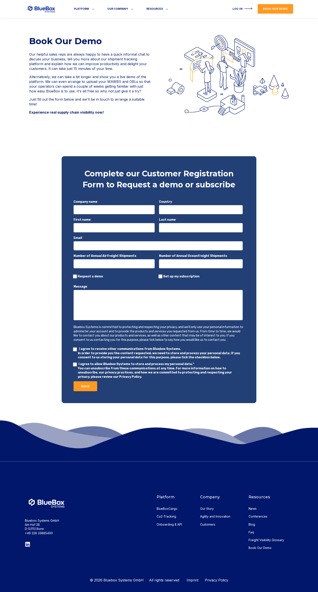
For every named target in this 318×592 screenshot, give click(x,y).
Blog (252, 524)
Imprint (196, 580)
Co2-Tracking (166, 516)
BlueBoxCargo (167, 508)
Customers (207, 524)
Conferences (258, 516)
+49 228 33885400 (39, 533)
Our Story (207, 508)
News (253, 508)
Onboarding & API (169, 524)
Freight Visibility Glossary (266, 540)
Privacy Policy (216, 580)
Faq (251, 532)
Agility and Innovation (215, 516)
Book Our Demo (260, 548)
